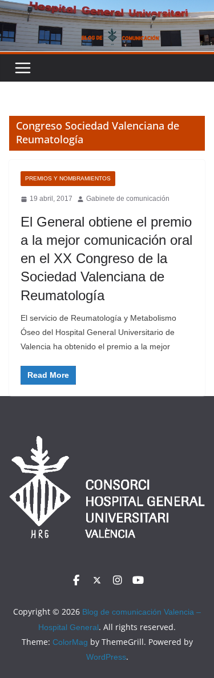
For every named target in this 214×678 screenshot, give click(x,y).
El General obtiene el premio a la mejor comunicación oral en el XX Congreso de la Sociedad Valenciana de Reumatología (106, 258)
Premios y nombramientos (68, 178)
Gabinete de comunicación (127, 199)
